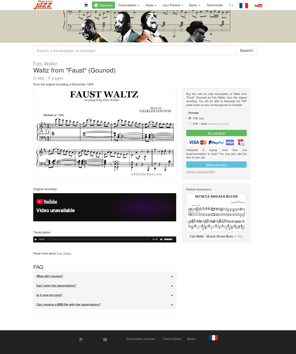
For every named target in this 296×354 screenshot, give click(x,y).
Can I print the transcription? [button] (56, 285)
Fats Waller (45, 63)
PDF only (198, 118)
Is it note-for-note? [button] (49, 295)
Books (193, 5)
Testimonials (214, 5)
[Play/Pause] (35, 239)
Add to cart (216, 164)
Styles (149, 5)
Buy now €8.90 (216, 133)
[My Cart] (85, 4)
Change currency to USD (200, 171)
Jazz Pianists (171, 5)
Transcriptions (127, 5)
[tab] (104, 276)
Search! (246, 50)
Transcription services (140, 339)
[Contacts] (105, 339)
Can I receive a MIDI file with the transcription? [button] (68, 304)
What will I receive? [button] (49, 276)
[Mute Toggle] (161, 239)
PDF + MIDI (210, 124)
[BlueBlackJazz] (43, 5)
